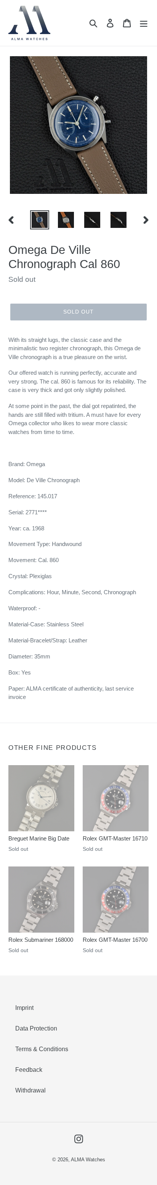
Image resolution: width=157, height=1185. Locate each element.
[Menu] (143, 23)
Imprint (24, 1008)
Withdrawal (30, 1090)
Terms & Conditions (41, 1049)
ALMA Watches (88, 1159)
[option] (40, 219)
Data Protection (36, 1028)
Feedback (28, 1069)
